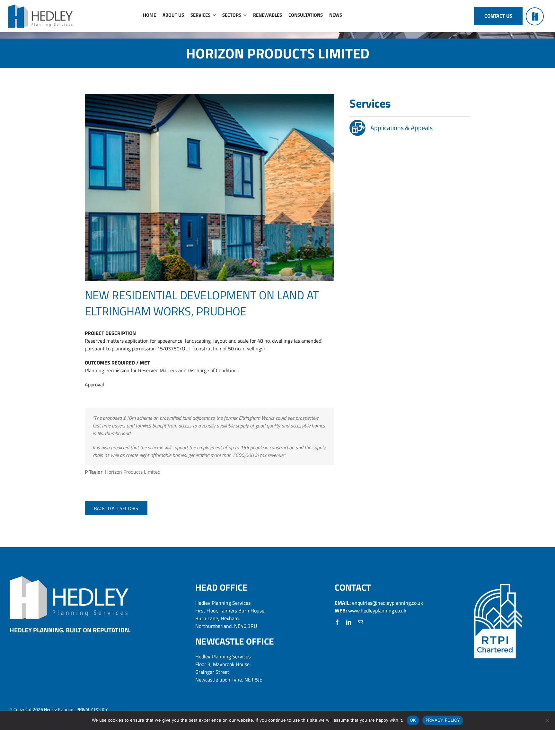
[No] (547, 720)
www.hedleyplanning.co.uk (377, 610)
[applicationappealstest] (357, 122)
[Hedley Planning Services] (40, 7)
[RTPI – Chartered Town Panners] (498, 587)
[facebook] (337, 622)
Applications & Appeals (401, 128)
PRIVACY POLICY (92, 709)
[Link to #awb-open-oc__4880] (535, 16)
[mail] (360, 622)
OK (413, 720)
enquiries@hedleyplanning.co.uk (387, 603)
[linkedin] (348, 622)
